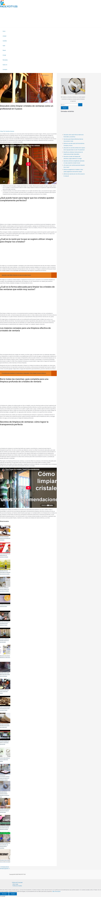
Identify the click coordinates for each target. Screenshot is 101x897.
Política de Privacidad (17, 882)
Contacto (5, 69)
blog (2, 131)
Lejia (4, 45)
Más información (56, 891)
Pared (4, 50)
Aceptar (13, 893)
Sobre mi (5, 64)
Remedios (5, 60)
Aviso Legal (15, 884)
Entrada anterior (4, 867)
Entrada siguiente (5, 868)
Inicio (4, 31)
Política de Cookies (17, 885)
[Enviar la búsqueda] (80, 104)
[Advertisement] (50, 17)
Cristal (4, 55)
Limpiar (4, 36)
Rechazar (4, 893)
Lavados (5, 40)
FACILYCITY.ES (9, 6)
